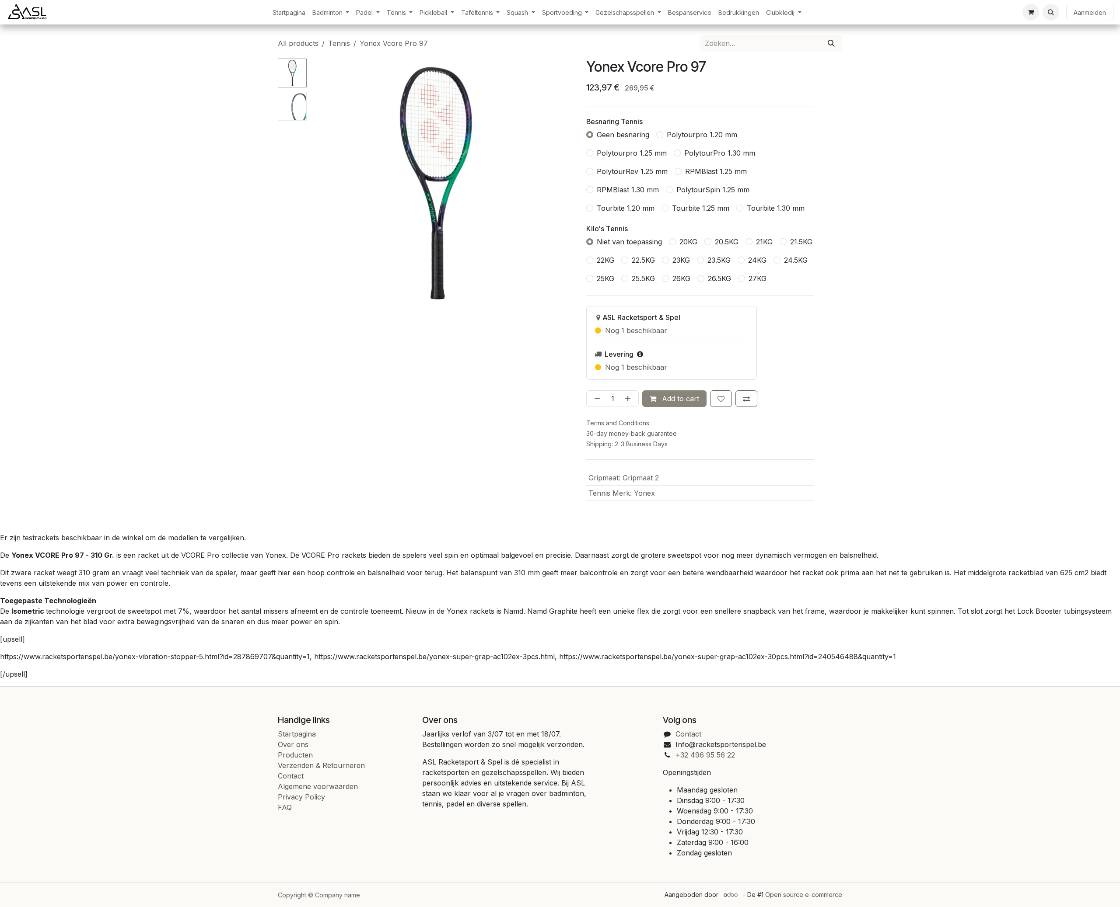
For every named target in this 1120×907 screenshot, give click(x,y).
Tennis (339, 43)
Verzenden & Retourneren (321, 765)
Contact (291, 775)
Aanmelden (1090, 12)
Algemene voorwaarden (318, 786)
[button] (1051, 12)
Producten (295, 755)
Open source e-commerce (803, 894)
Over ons (293, 744)
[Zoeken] (831, 43)
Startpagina (297, 734)
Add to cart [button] (679, 398)
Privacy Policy (301, 796)
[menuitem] (289, 12)
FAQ (285, 807)
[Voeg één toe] (629, 399)
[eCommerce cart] (1030, 12)
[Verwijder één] (595, 399)
